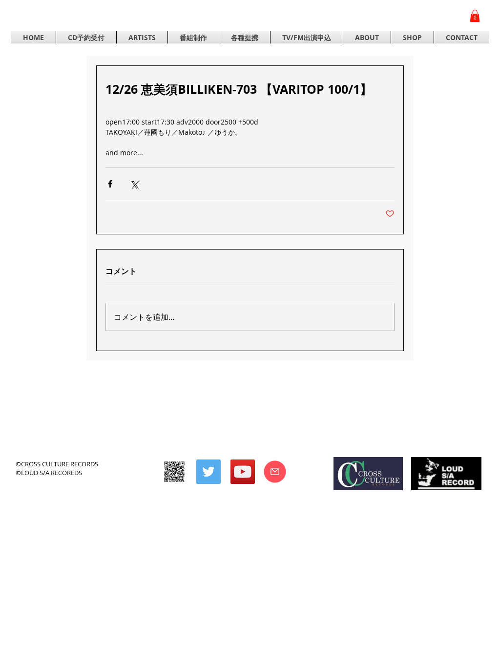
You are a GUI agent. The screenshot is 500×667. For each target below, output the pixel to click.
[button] (475, 16)
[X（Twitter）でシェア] (134, 183)
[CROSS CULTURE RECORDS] (174, 471)
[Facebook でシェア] (110, 183)
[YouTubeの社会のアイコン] (242, 471)
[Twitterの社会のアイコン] (208, 471)
